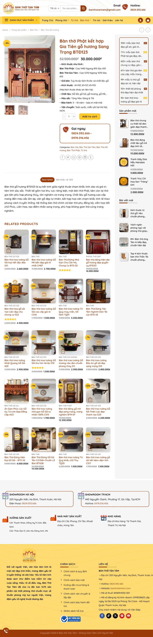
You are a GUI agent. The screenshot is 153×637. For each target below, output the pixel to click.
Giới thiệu (108, 20)
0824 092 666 (116, 583)
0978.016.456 (80, 138)
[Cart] (148, 20)
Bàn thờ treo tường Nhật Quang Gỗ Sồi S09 (14, 363)
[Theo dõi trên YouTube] (128, 615)
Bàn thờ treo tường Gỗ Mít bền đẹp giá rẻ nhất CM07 (44, 262)
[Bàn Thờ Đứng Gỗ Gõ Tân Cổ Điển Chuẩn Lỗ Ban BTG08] (44, 439)
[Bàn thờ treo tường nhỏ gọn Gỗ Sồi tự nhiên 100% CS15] (44, 391)
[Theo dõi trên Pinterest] (121, 615)
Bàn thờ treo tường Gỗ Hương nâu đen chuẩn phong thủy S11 (71, 363)
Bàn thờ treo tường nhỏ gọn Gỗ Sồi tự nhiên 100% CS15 (42, 411)
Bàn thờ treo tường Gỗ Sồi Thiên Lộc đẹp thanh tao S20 (98, 411)
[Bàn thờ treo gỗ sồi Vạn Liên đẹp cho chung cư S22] (16, 291)
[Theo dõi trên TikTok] (108, 615)
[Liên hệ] (6, 631)
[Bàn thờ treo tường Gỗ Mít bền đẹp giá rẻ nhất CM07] (44, 242)
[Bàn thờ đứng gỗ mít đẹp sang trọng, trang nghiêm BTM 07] (71, 391)
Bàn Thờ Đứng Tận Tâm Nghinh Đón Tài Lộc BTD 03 (96, 311)
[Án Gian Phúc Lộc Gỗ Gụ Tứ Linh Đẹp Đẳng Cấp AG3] (16, 391)
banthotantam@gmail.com (105, 9)
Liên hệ (119, 20)
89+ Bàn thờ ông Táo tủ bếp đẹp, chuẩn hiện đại (139, 242)
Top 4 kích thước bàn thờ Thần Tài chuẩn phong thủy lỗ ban (139, 257)
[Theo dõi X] (115, 615)
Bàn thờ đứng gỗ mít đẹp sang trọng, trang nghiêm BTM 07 (70, 411)
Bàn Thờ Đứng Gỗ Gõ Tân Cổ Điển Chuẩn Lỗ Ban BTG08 (43, 460)
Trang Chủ (47, 20)
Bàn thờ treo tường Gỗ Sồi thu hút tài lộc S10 (44, 362)
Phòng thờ (61, 20)
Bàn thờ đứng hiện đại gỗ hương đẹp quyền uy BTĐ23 (97, 262)
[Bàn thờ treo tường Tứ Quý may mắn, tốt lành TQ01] (71, 291)
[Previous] (9, 69)
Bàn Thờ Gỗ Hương (50, 30)
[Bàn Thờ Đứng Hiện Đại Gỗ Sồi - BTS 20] (16, 439)
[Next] (50, 69)
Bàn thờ (84, 20)
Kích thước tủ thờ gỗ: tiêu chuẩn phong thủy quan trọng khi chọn (139, 213)
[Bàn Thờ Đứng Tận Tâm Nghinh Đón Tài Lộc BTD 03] (98, 291)
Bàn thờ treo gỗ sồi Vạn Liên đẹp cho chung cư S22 (14, 311)
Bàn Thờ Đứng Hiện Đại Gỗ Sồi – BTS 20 (14, 459)
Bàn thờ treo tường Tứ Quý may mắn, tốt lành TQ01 (71, 311)
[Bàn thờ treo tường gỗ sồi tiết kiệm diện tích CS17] (98, 439)
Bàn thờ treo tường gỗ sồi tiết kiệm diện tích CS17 (98, 460)
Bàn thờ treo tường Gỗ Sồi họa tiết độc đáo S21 (16, 262)
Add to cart (89, 116)
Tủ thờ (74, 20)
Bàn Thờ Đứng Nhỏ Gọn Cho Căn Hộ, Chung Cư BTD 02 (69, 262)
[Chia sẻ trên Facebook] (62, 157)
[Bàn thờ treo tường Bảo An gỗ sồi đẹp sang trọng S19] (98, 342)
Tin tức (96, 20)
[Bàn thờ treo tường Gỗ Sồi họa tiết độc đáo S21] (16, 242)
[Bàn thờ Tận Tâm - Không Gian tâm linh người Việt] (21, 8)
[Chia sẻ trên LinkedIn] (85, 157)
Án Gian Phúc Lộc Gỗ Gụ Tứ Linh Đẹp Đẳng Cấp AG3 (15, 411)
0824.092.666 (138, 9)
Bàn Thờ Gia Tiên (87, 147)
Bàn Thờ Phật (73, 150)
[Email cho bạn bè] (73, 157)
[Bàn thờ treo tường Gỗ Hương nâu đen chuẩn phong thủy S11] (71, 342)
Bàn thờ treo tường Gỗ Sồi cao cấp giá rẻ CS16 (44, 311)
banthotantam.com (121, 588)
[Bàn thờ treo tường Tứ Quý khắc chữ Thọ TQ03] (71, 439)
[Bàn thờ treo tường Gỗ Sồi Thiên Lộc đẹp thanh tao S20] (98, 391)
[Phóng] (9, 99)
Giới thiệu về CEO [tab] (64, 179)
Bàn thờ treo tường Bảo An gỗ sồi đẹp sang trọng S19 (96, 363)
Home (5, 30)
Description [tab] (47, 179)
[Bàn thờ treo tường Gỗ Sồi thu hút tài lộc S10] (44, 342)
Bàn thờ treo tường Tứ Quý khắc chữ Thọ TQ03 (71, 460)
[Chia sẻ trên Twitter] (68, 157)
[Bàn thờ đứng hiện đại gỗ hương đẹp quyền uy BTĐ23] (98, 242)
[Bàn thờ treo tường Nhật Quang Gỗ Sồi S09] (16, 342)
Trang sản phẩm (19, 30)
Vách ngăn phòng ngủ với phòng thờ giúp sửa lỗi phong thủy (138, 228)
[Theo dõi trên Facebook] (102, 615)
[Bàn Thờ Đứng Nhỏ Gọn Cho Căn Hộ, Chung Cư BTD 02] (71, 242)
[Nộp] (84, 8)
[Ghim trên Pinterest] (79, 157)
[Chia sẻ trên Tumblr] (90, 157)
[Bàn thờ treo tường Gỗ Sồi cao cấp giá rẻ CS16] (44, 291)
